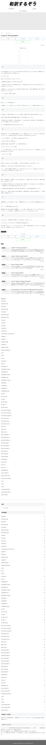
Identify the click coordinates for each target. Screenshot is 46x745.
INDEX (21, 48)
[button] (44, 508)
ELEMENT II (4, 231)
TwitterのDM (37, 717)
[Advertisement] (23, 21)
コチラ (27, 717)
